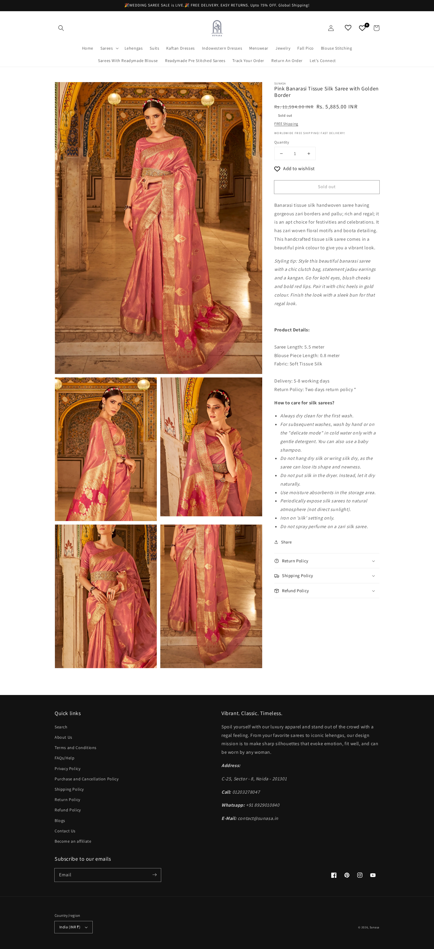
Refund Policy (68, 810)
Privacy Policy (67, 768)
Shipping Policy (69, 789)
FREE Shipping (286, 123)
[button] (61, 28)
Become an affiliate (73, 841)
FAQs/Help (64, 758)
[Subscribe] (154, 874)
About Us (63, 737)
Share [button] (286, 542)
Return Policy (67, 799)
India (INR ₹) (69, 927)
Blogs (60, 820)
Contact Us (65, 831)
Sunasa (374, 927)
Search (61, 727)
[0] (362, 28)
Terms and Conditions (76, 747)
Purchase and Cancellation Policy (86, 779)
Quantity (281, 142)
